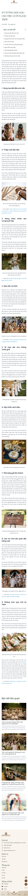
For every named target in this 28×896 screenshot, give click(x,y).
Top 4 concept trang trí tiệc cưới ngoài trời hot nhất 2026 (12, 723)
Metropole (23, 662)
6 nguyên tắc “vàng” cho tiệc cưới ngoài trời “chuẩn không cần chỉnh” (13, 783)
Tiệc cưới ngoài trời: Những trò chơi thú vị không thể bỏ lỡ (13, 753)
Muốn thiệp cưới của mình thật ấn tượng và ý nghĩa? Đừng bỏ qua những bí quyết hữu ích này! (14, 211)
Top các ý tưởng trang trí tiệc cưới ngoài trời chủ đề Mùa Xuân (13, 813)
